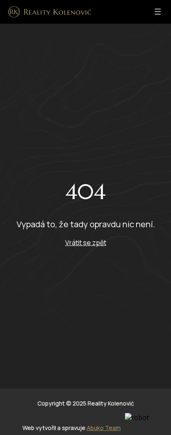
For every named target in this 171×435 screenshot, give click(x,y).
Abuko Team (104, 428)
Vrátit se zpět (85, 242)
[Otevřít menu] (158, 12)
